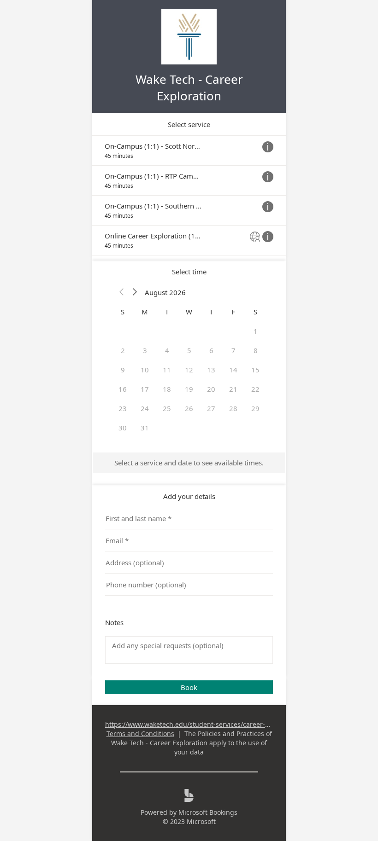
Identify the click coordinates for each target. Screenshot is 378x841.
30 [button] (122, 427)
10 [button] (145, 369)
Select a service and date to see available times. (189, 462)
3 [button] (145, 350)
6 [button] (211, 350)
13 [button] (211, 369)
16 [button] (122, 389)
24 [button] (145, 408)
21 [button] (233, 389)
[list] (189, 195)
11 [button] (167, 369)
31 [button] (145, 427)
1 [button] (256, 331)
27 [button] (211, 408)
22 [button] (255, 389)
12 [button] (189, 369)
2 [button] (123, 350)
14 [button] (233, 369)
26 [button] (189, 408)
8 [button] (256, 350)
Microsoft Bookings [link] (207, 812)
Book (189, 687)
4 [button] (167, 350)
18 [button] (167, 389)
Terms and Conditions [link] (140, 733)
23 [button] (122, 408)
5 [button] (189, 350)
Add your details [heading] (189, 496)
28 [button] (233, 408)
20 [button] (211, 389)
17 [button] (145, 389)
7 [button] (233, 350)
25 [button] (167, 408)
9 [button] (123, 369)
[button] (121, 292)
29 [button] (255, 408)
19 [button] (189, 389)
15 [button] (255, 369)
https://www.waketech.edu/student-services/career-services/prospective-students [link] (231, 724)
